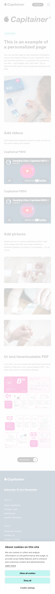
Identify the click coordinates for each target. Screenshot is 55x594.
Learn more (10, 565)
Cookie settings (27, 588)
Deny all (27, 580)
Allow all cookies (27, 573)
